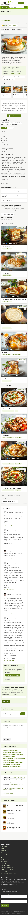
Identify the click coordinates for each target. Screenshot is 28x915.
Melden (9, 522)
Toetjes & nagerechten (8, 756)
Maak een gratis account (13, 675)
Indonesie (19, 73)
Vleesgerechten (18, 437)
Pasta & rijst (18, 762)
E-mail (15, 694)
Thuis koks (3, 863)
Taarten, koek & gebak (6, 20)
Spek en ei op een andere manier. (15, 805)
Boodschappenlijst (5, 859)
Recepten (12, 16)
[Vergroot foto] (3, 52)
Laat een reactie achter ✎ (8, 79)
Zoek (23, 714)
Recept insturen (5, 858)
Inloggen (14, 2)
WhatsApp (7, 29)
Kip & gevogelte (15, 764)
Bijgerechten (6, 752)
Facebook (19, 913)
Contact (3, 848)
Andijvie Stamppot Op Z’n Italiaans (11, 488)
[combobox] (16, 7)
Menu (5, 7)
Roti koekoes (5, 273)
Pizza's (16, 410)
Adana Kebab (6, 435)
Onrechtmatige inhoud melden (8, 873)
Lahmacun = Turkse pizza (9, 408)
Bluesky (8, 913)
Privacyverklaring (5, 871)
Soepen (19, 754)
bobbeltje (8, 23)
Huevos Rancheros (11, 816)
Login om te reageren (9, 525)
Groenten (6, 764)
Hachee (4, 461)
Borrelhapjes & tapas (6, 354)
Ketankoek (5, 379)
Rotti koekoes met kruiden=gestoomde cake (14, 299)
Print (3, 31)
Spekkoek (4, 352)
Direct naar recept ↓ (7, 76)
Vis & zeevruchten (7, 758)
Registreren (21, 2)
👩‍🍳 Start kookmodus (14, 116)
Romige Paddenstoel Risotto (13, 822)
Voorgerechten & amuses (9, 754)
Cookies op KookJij (5, 865)
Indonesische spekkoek (8, 246)
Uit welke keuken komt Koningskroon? (12, 201)
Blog (2, 852)
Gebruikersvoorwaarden (7, 867)
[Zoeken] (25, 7)
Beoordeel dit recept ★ (19, 76)
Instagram (13, 913)
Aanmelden (6, 701)
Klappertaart (5, 326)
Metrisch (4, 127)
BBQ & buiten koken (8, 762)
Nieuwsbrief (4, 856)
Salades (5, 766)
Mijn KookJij (4, 854)
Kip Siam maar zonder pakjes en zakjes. (14, 811)
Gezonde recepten (15, 766)
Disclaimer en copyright (7, 869)
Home (8, 16)
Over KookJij (4, 846)
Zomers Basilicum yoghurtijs (13, 827)
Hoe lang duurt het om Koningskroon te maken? (12, 195)
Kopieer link (19, 29)
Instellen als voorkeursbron (10, 501)
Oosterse (13, 73)
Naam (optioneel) (5, 694)
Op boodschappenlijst (7, 122)
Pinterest (13, 29)
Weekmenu (4, 861)
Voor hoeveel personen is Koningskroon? (12, 191)
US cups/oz (10, 127)
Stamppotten (17, 490)
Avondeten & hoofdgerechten (8, 410)
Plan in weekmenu (18, 122)
